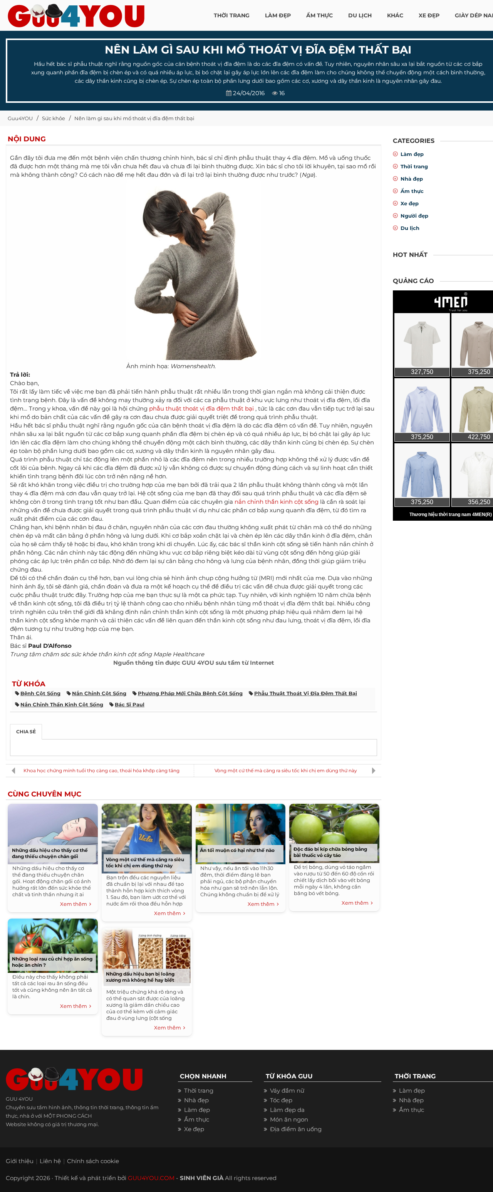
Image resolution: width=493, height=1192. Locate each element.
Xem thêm (74, 904)
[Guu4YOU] (76, 13)
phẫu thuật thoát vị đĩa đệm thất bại (201, 408)
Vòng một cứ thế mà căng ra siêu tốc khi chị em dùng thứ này (286, 770)
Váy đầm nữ (287, 1090)
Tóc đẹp (281, 1100)
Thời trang (414, 166)
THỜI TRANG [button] (232, 15)
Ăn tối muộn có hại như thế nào (237, 850)
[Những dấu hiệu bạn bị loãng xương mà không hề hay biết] (146, 956)
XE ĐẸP (429, 15)
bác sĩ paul (129, 704)
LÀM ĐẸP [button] (278, 15)
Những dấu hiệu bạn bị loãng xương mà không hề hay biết (140, 977)
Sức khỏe (53, 118)
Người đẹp (414, 216)
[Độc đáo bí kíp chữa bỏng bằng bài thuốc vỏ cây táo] (334, 831)
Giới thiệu (20, 1161)
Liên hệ (50, 1161)
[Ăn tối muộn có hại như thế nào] (240, 832)
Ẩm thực (412, 191)
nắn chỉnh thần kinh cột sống (277, 501)
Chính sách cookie (93, 1161)
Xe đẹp (410, 203)
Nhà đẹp (412, 179)
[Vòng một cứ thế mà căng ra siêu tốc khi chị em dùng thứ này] (146, 837)
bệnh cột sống (40, 693)
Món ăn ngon (289, 1119)
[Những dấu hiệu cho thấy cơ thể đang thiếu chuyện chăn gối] (52, 832)
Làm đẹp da (287, 1109)
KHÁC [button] (395, 15)
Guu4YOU (20, 118)
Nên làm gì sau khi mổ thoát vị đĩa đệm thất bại (134, 118)
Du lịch (410, 228)
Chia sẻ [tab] (26, 731)
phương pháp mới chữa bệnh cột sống (190, 693)
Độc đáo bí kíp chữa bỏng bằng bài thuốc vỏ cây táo (330, 852)
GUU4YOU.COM (151, 1178)
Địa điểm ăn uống (296, 1129)
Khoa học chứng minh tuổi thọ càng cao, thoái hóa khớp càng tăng (101, 770)
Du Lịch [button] (360, 15)
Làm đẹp (412, 154)
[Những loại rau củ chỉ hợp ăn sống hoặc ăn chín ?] (52, 943)
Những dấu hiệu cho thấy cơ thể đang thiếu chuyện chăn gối (50, 853)
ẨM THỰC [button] (319, 15)
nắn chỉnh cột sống (99, 693)
